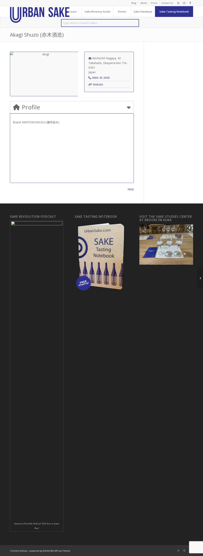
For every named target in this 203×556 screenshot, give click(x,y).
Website (98, 84)
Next (131, 189)
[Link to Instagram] (184, 3)
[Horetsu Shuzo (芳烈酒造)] (200, 278)
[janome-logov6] (39, 15)
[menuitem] (134, 3)
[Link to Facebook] (190, 3)
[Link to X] (178, 3)
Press (154, 2)
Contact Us (167, 2)
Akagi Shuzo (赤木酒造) (37, 34)
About (144, 2)
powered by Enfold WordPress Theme (50, 550)
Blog (133, 2)
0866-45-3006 (101, 78)
